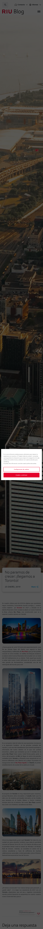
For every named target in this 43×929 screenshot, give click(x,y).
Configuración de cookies (21, 469)
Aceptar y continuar (21, 475)
